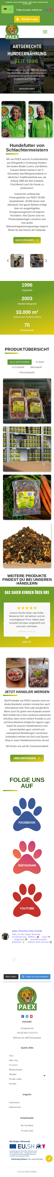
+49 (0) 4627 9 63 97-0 (27, 1032)
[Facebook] (46, 10)
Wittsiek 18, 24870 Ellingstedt (27, 1037)
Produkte (13, 1065)
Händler (12, 1074)
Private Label (15, 1079)
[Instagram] (49, 10)
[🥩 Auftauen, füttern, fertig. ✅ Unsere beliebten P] (14, 959)
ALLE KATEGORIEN (19, 362)
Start (11, 1055)
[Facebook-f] (22, 1016)
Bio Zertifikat (27, 1125)
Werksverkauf (15, 1069)
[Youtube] (51, 10)
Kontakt (12, 1083)
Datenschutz (15, 1107)
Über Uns (13, 1060)
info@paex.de (27, 1028)
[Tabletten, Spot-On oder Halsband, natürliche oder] (40, 959)
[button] (8, 261)
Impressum (14, 1102)
